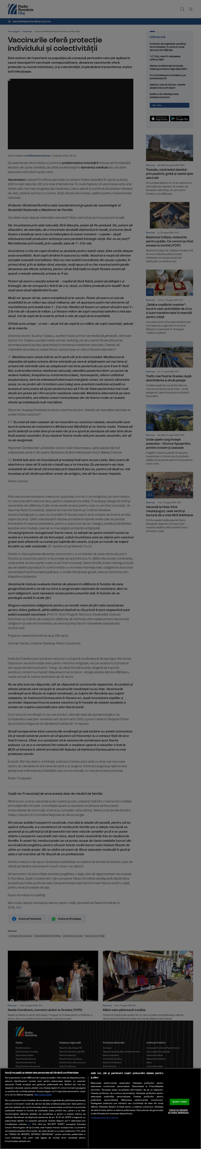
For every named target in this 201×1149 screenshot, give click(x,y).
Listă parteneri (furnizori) (104, 1118)
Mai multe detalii (43, 1095)
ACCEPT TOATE (179, 1102)
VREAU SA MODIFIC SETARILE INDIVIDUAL (178, 1111)
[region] (100, 1108)
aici (29, 1124)
